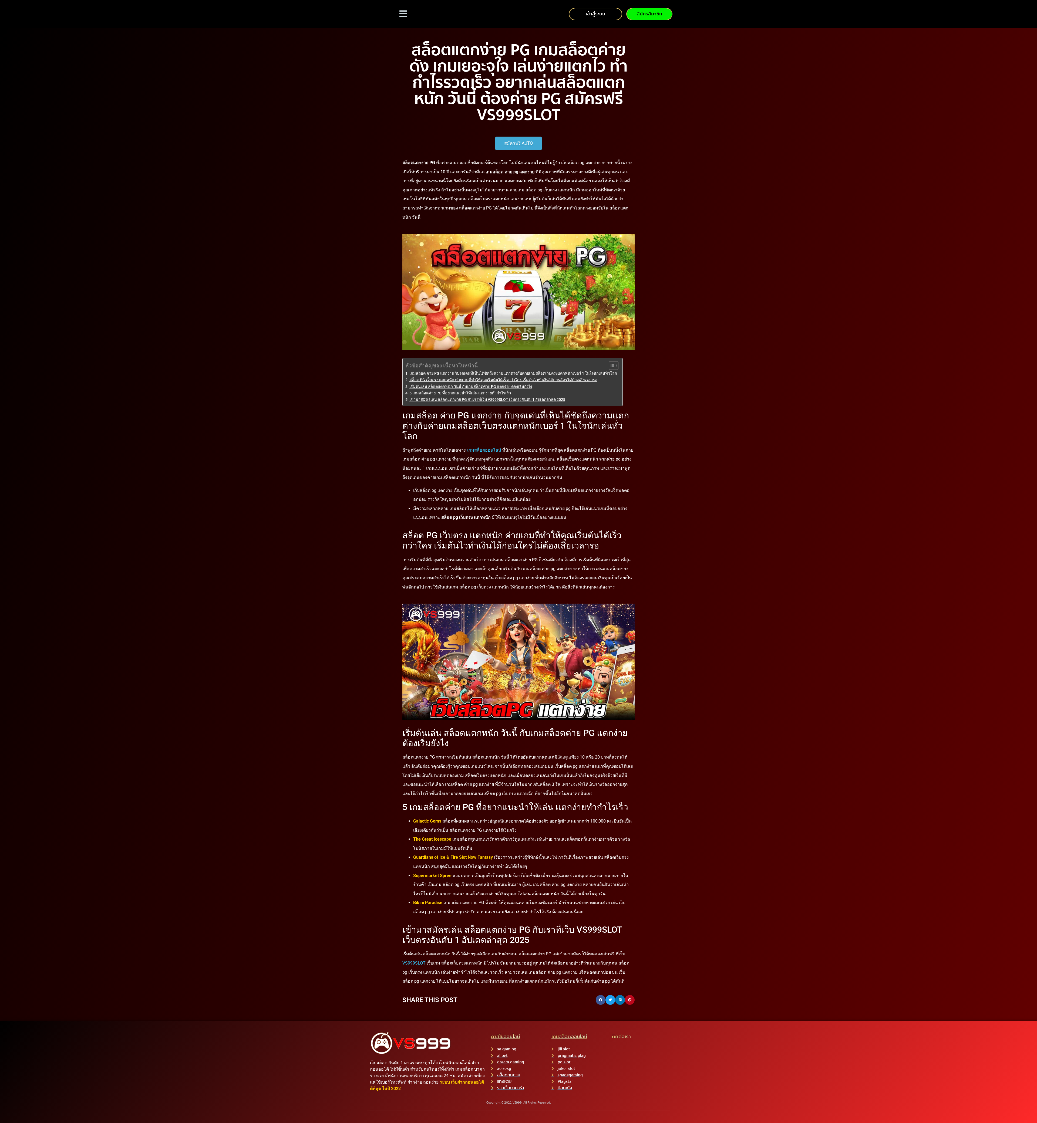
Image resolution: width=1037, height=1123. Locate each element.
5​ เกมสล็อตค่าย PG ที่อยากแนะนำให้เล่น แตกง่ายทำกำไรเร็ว (460, 393)
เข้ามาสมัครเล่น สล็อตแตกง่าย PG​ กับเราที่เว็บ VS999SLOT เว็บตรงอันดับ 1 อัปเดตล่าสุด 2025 (487, 399)
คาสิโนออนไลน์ (505, 1037)
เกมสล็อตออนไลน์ (484, 450)
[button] (600, 1000)
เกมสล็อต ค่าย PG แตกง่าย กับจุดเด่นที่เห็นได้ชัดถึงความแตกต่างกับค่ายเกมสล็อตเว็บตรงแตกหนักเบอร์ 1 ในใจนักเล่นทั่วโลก (513, 373)
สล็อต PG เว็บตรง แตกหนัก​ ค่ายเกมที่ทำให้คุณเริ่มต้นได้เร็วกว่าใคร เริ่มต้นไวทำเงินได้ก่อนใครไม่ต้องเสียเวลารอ (503, 380)
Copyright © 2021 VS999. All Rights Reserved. (518, 1102)
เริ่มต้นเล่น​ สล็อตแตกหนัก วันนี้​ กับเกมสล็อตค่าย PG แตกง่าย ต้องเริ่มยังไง (470, 386)
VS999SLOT (414, 963)
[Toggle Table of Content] (611, 365)
